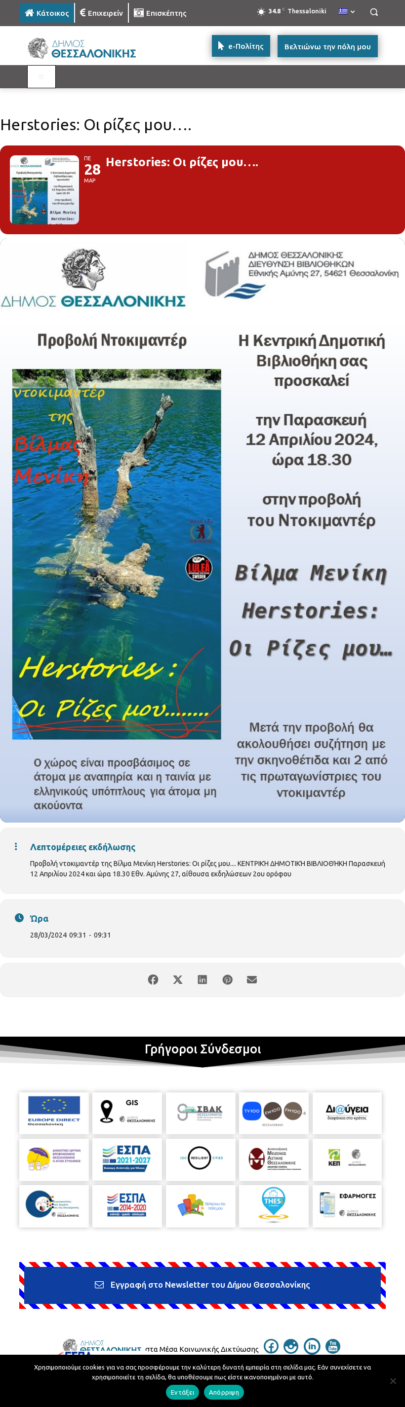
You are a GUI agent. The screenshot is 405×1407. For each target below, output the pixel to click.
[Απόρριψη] (393, 1381)
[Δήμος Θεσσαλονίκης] (87, 49)
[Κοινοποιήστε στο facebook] (153, 980)
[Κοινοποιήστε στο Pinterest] (227, 980)
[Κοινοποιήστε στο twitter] (177, 980)
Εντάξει (182, 1392)
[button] (373, 12)
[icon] (271, 1351)
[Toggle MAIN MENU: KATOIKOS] (41, 77)
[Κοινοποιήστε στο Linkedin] (202, 980)
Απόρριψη (224, 1392)
